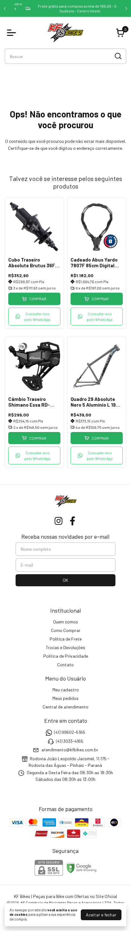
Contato (65, 664)
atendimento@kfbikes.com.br (69, 749)
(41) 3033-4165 (69, 741)
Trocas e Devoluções (65, 647)
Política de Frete (66, 639)
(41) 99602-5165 (69, 732)
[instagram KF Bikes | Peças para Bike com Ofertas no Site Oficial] (59, 521)
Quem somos (65, 621)
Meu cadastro (65, 689)
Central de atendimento (65, 706)
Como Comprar (65, 630)
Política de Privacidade (65, 656)
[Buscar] (117, 56)
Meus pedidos (65, 698)
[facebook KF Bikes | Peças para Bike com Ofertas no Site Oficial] (72, 521)
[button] (34, 316)
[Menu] (13, 33)
